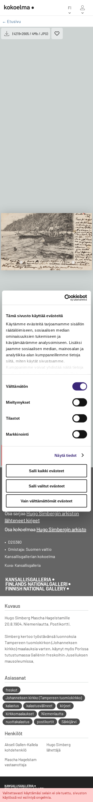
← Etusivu (11, 21)
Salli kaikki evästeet (46, 471)
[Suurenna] (46, 241)
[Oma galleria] (82, 7)
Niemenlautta (52, 714)
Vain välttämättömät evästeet (46, 501)
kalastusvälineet (39, 706)
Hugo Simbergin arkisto (61, 529)
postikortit (45, 722)
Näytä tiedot (65, 455)
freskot (11, 690)
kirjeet (65, 706)
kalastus (12, 706)
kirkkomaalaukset (20, 714)
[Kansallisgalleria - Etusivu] (17, 8)
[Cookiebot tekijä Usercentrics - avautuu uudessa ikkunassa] (65, 297)
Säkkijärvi (69, 722)
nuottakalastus (17, 722)
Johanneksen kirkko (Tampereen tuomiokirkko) (44, 698)
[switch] (79, 402)
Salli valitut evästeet (47, 486)
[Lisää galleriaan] (57, 33)
